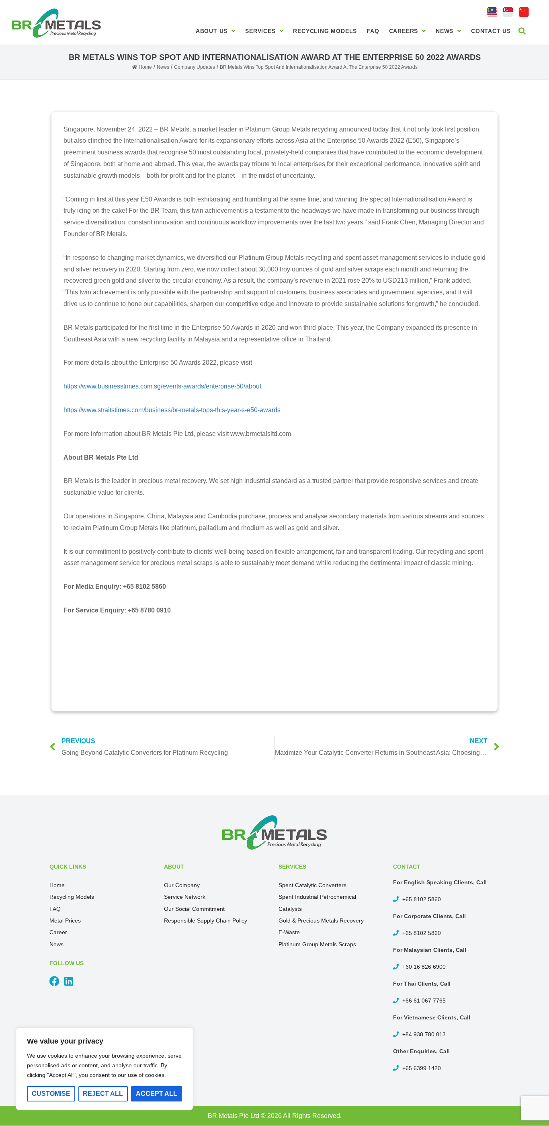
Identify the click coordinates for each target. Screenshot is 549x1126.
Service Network (184, 897)
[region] (104, 1069)
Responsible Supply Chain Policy (205, 920)
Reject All (103, 1093)
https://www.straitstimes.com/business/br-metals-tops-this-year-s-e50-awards (172, 410)
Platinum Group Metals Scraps (317, 944)
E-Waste (289, 932)
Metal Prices (65, 920)
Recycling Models (325, 31)
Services (260, 31)
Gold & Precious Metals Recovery (321, 920)
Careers (403, 31)
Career (58, 932)
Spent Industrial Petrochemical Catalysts (317, 903)
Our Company (182, 885)
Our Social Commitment (194, 909)
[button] (522, 30)
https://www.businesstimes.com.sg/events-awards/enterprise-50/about (162, 386)
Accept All (156, 1093)
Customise (51, 1093)
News (444, 31)
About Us (211, 31)
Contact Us (491, 31)
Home (57, 885)
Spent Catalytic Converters (312, 885)
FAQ (373, 31)
